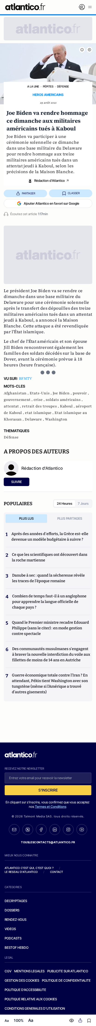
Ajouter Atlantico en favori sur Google (51, 203)
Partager (28, 193)
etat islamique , (40, 412)
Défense (63, 86)
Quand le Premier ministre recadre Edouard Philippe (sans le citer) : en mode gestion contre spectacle (50, 628)
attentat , (13, 406)
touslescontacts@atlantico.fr (48, 842)
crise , (40, 399)
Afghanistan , (17, 393)
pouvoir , (81, 393)
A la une (33, 86)
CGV (8, 971)
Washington (56, 419)
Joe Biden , (63, 393)
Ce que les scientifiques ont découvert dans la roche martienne (49, 557)
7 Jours (83, 503)
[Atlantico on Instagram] (68, 829)
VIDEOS (10, 929)
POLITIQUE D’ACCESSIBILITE (25, 990)
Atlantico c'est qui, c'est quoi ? (29, 868)
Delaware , (35, 419)
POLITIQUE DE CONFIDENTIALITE (66, 980)
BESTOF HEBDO (16, 947)
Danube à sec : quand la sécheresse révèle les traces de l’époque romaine (48, 578)
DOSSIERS (12, 910)
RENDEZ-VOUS (15, 919)
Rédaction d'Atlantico (49, 180)
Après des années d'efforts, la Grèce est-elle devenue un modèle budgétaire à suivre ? (49, 537)
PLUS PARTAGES (69, 518)
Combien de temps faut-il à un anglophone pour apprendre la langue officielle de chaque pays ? (49, 601)
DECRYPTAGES (16, 901)
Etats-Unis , (41, 393)
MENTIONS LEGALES (29, 971)
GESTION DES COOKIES (22, 980)
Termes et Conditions (50, 807)
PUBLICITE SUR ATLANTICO (67, 971)
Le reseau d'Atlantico (21, 872)
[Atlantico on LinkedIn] (54, 829)
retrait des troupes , (41, 406)
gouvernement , (19, 399)
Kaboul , (68, 406)
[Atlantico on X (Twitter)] (27, 829)
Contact (56, 872)
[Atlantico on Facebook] (41, 829)
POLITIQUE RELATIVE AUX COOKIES (31, 999)
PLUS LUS (26, 518)
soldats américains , (64, 399)
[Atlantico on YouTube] (81, 829)
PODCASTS (13, 938)
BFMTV (25, 378)
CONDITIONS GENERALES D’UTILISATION (35, 1008)
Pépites (48, 86)
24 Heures (64, 503)
